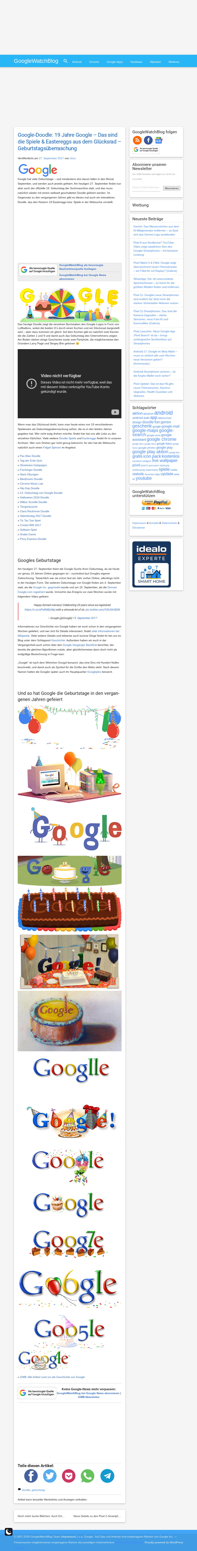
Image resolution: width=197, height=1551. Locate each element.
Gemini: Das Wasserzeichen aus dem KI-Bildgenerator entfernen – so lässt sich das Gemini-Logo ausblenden (156, 230)
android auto (140, 417)
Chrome (94, 61)
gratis (137, 456)
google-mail (170, 426)
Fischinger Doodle (31, 469)
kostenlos (170, 456)
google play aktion (150, 451)
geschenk (142, 426)
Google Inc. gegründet (46, 587)
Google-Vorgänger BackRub (80, 644)
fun (157, 422)
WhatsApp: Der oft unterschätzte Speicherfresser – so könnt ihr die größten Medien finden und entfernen (156, 282)
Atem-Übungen (29, 474)
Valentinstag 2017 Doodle (35, 515)
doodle (26, 1489)
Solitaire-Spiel (28, 529)
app (153, 417)
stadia (173, 469)
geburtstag (38, 1489)
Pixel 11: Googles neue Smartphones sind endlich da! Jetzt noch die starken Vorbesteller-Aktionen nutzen (156, 299)
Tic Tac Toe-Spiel (30, 520)
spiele (164, 469)
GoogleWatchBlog (36, 61)
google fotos (164, 443)
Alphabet (155, 61)
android (163, 412)
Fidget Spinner (52, 447)
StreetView (150, 474)
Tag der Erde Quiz (31, 460)
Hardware (136, 61)
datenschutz (165, 418)
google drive (150, 444)
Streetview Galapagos (33, 465)
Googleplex (94, 671)
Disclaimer (138, 527)
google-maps (145, 430)
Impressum (139, 522)
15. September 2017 (85, 618)
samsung (164, 465)
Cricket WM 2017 (30, 525)
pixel (136, 465)
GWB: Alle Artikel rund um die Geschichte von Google (52, 1377)
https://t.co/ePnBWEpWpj (39, 609)
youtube (144, 478)
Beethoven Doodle (31, 479)
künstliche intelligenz (141, 461)
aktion (137, 413)
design (137, 422)
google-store (153, 435)
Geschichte (58, 640)
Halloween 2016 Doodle (34, 497)
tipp (157, 474)
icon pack (152, 456)
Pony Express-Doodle (33, 538)
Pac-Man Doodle (30, 455)
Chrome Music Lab (31, 483)
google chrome (161, 439)
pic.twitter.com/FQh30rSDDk (102, 609)
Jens (73, 158)
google (157, 426)
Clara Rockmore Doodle (34, 511)
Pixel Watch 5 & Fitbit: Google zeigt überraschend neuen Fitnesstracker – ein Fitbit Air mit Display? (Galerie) (155, 266)
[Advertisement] (32, 27)
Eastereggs (89, 438)
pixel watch (154, 465)
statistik (138, 474)
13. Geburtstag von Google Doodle (41, 492)
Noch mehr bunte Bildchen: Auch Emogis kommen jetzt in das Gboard (60, 1516)
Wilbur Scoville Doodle (33, 502)
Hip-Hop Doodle (29, 488)
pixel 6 (144, 465)
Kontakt (154, 522)
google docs (138, 444)
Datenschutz (169, 522)
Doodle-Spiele (67, 438)
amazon (148, 413)
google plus (174, 452)
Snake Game (28, 534)
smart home (152, 470)
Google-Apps (115, 61)
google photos (147, 447)
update (167, 473)
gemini (166, 422)
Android (77, 61)
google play (164, 447)
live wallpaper (165, 460)
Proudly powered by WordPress (164, 1542)
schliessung (138, 470)
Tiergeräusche (29, 506)
